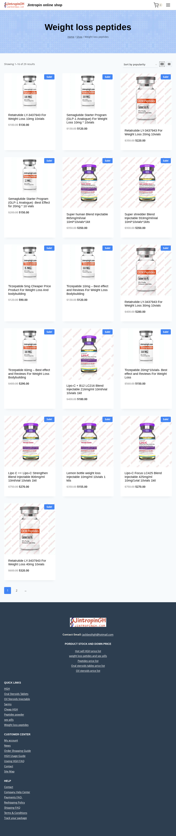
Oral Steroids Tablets (16, 693)
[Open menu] (168, 5)
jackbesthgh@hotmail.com (97, 634)
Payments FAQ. (13, 797)
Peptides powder (14, 714)
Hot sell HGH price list (88, 651)
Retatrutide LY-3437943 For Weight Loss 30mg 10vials (143, 303)
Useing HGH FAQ (14, 761)
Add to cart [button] (30, 136)
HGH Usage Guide (14, 756)
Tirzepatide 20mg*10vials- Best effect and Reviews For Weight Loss (146, 373)
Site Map (9, 771)
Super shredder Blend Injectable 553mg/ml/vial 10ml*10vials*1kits (141, 218)
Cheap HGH (11, 709)
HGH (7, 688)
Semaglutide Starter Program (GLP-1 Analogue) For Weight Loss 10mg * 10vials (87, 118)
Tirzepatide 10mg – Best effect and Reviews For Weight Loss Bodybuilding (87, 289)
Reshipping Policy (14, 802)
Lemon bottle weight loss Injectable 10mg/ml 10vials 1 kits (86, 476)
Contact (8, 766)
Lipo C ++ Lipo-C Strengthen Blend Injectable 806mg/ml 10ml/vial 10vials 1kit (28, 476)
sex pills (9, 719)
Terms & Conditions (15, 812)
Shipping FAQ (12, 807)
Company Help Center (17, 792)
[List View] (169, 64)
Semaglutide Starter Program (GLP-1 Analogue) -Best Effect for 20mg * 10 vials (29, 202)
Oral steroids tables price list (88, 665)
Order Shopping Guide (17, 750)
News (7, 745)
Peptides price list (88, 661)
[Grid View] (162, 64)
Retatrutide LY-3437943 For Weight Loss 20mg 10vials (143, 132)
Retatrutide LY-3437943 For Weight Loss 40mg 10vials (27, 562)
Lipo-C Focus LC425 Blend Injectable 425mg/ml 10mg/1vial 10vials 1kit (143, 476)
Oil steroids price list (88, 670)
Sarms (8, 704)
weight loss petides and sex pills (88, 656)
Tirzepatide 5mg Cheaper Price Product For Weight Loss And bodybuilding (29, 289)
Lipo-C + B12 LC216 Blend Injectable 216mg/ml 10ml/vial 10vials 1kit (87, 389)
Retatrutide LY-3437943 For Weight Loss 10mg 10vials (27, 117)
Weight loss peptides (16, 725)
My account (11, 740)
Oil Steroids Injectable (17, 699)
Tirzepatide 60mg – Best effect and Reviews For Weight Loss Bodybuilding (29, 373)
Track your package (15, 818)
